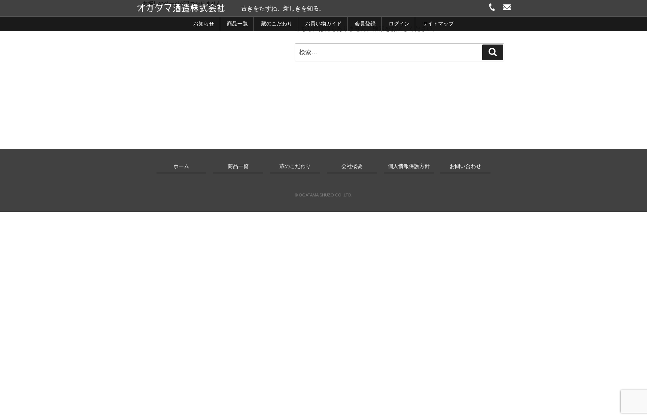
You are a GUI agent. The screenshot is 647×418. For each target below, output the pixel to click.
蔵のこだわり (276, 24)
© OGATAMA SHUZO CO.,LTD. (323, 195)
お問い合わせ (465, 166)
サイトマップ (438, 24)
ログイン (399, 24)
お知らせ (203, 24)
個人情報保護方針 (409, 166)
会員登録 (365, 24)
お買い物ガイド (323, 24)
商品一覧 (237, 24)
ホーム (181, 166)
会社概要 (351, 166)
